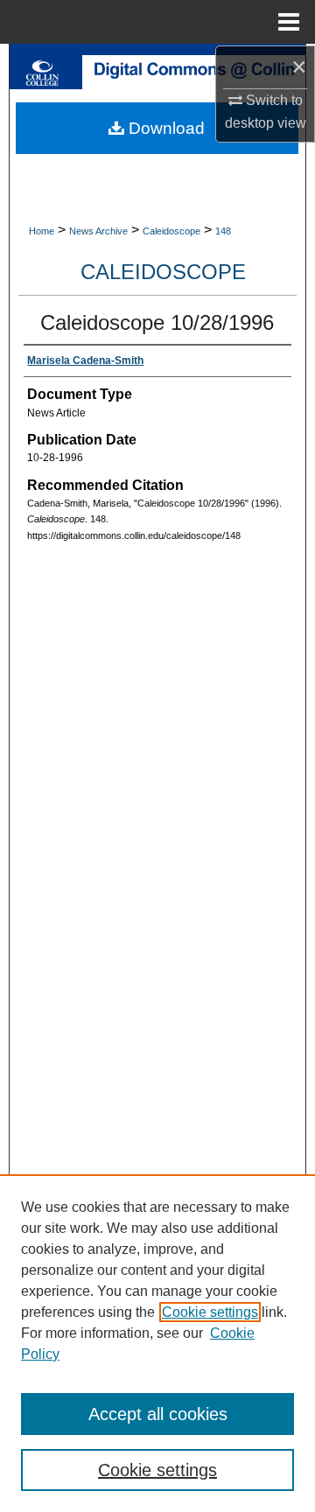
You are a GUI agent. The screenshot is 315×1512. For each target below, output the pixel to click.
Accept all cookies (158, 1414)
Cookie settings (210, 1312)
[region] (157, 1343)
